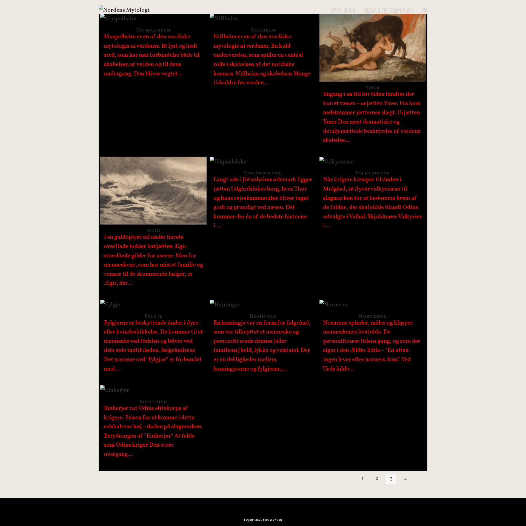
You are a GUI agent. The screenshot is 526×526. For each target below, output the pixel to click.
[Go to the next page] (419, 479)
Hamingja (263, 316)
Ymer (372, 87)
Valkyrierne (372, 173)
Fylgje (153, 316)
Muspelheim (153, 30)
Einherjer (153, 401)
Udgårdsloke (263, 173)
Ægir (153, 230)
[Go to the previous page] (348, 479)
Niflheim (263, 30)
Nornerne (372, 316)
